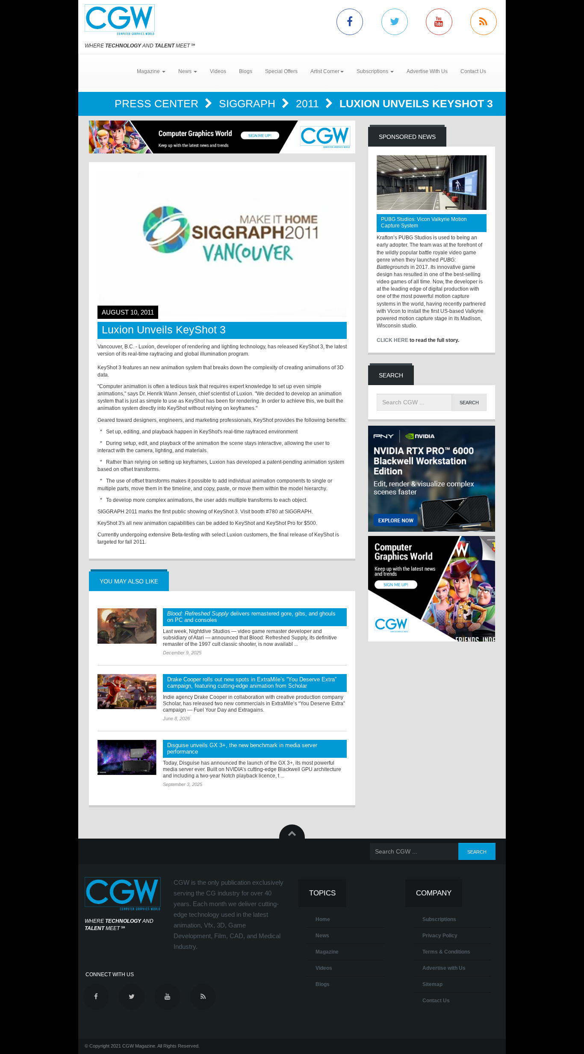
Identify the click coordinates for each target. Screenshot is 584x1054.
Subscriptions (439, 919)
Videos (218, 71)
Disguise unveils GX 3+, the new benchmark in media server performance (242, 748)
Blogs (245, 71)
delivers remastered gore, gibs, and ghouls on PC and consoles (251, 616)
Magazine (327, 952)
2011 (309, 103)
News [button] (185, 71)
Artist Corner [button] (324, 71)
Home (323, 919)
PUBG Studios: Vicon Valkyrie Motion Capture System (424, 222)
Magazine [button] (149, 71)
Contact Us (473, 71)
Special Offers (281, 71)
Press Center (158, 103)
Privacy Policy (439, 936)
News (322, 936)
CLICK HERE (392, 340)
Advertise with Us (444, 968)
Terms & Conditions (446, 952)
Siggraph (248, 103)
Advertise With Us (427, 71)
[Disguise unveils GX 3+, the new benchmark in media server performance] (126, 757)
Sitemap (432, 984)
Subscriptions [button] (373, 71)
